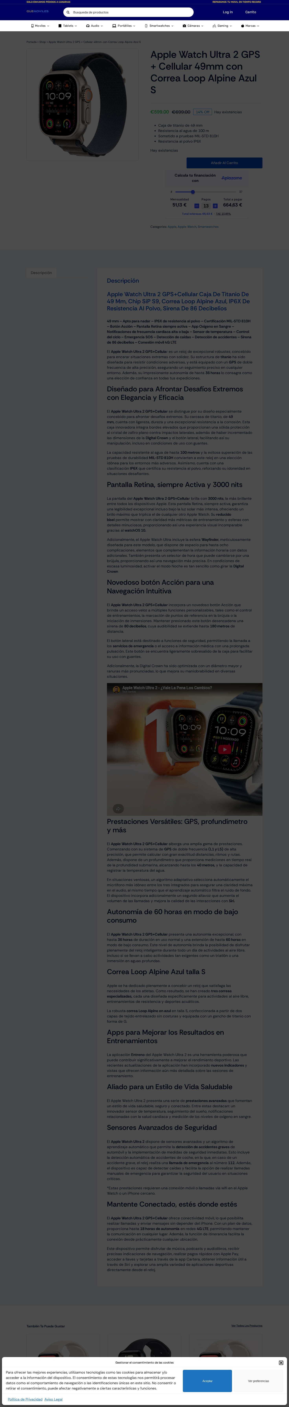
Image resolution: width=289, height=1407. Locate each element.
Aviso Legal (53, 1399)
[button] (281, 1363)
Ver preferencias (258, 1381)
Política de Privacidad (25, 1399)
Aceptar (207, 1381)
